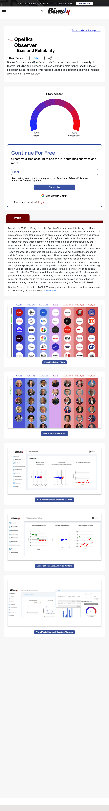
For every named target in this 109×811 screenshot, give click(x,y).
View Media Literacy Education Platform (54, 632)
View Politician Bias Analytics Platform (54, 566)
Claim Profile (16, 58)
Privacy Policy (76, 178)
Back (86, 30)
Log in (41, 202)
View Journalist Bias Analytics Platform (54, 499)
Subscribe (54, 187)
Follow (36, 58)
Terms (60, 178)
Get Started (84, 3)
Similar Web (52, 290)
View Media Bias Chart (54, 362)
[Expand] (4, 11)
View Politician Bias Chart (54, 433)
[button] (42, 11)
